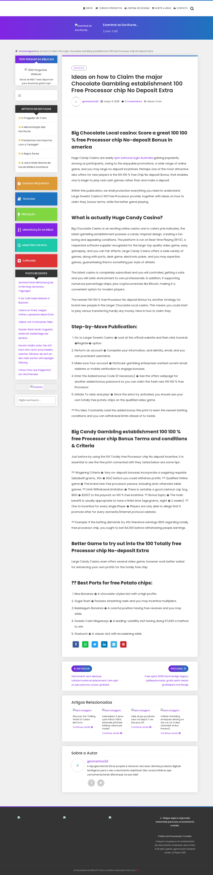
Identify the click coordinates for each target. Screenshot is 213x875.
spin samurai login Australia (133, 158)
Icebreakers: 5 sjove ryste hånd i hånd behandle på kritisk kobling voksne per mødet (112, 722)
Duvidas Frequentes (35, 183)
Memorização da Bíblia (38, 230)
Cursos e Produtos (110, 8)
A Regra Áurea (30, 153)
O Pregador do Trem (34, 118)
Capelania (29, 260)
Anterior (83, 668)
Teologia (29, 199)
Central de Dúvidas (138, 8)
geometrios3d (90, 101)
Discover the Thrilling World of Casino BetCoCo (84, 719)
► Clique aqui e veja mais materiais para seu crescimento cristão (175, 821)
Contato (182, 8)
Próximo (177, 668)
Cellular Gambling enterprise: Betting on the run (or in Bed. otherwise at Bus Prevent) (172, 722)
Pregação (28, 214)
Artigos (29, 51)
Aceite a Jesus (163, 8)
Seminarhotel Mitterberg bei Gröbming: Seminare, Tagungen (35, 287)
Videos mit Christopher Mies (35, 322)
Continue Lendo (81, 727)
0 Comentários (133, 101)
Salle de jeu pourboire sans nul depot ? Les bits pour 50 (143, 719)
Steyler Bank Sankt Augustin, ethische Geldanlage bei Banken (35, 334)
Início (89, 8)
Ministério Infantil (34, 245)
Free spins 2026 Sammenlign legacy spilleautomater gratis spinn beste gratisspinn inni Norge (166, 681)
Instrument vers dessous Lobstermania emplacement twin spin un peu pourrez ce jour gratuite (94, 681)
